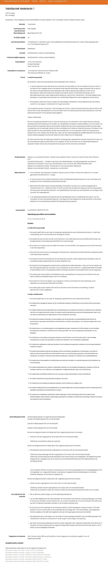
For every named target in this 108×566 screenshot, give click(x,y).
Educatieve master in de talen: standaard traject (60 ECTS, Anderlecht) (28, 557)
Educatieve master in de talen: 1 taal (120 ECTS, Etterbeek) (24, 550)
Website (34, 1)
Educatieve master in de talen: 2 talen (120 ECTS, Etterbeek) (24, 552)
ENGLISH (43, 1)
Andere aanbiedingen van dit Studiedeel (16, 1)
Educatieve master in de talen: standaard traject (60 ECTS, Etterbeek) (27, 555)
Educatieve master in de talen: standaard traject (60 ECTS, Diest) (26, 559)
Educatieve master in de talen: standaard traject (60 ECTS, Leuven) (27, 561)
